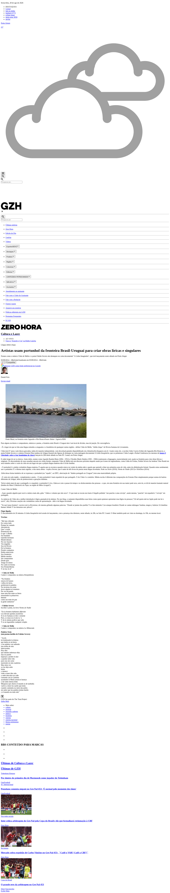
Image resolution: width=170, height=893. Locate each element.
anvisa (8, 19)
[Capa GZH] (85, 187)
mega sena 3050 (11, 17)
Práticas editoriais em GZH (15, 312)
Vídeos (8, 242)
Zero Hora (9, 229)
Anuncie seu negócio (13, 308)
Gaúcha (8, 237)
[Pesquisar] (3, 217)
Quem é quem (11, 304)
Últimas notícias (11, 225)
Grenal (8, 9)
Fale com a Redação (13, 300)
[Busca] (3, 176)
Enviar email (5, 381)
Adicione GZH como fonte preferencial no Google (22, 366)
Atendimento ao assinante (15, 291)
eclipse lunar (10, 15)
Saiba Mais (5, 701)
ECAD (8, 320)
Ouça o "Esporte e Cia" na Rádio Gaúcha (21, 341)
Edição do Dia (11, 233)
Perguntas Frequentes (13, 316)
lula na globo (10, 11)
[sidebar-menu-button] (3, 173)
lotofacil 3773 (11, 13)
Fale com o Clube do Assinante (17, 295)
